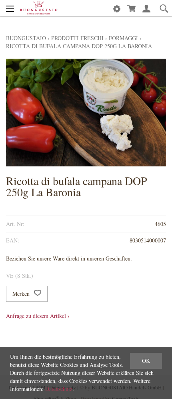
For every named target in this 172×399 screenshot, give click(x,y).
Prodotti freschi (77, 38)
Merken (21, 293)
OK (146, 360)
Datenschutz (58, 389)
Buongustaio (26, 38)
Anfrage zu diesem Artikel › (38, 316)
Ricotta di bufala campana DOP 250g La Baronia (79, 46)
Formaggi (123, 38)
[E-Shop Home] (38, 8)
